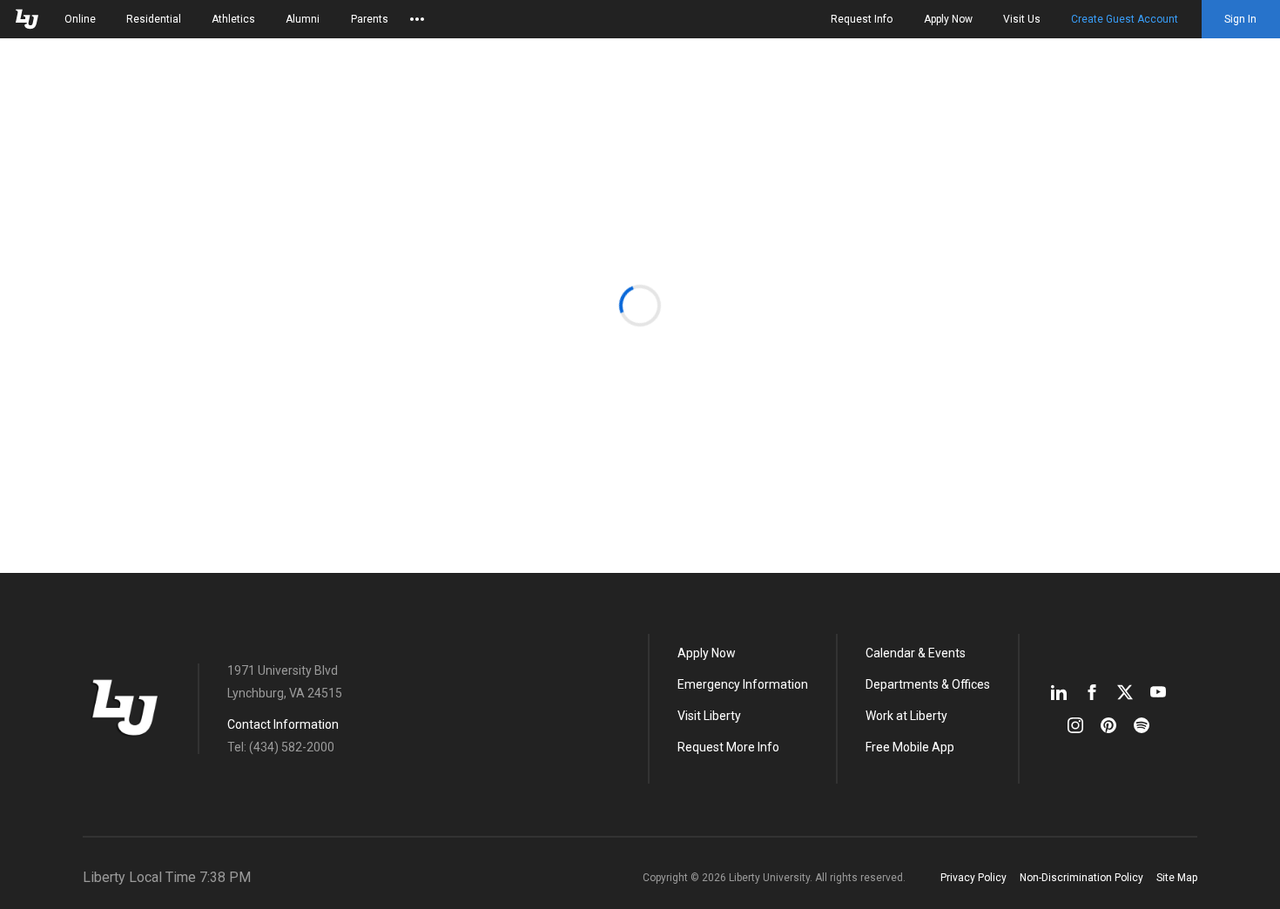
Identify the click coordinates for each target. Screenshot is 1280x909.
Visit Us (1022, 19)
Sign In (1240, 19)
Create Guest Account (1124, 19)
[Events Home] (125, 88)
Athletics (233, 19)
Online (80, 19)
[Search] (945, 89)
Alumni (303, 19)
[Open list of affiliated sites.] (417, 19)
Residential (153, 19)
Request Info (862, 19)
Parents (369, 19)
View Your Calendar (1082, 88)
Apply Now (948, 19)
